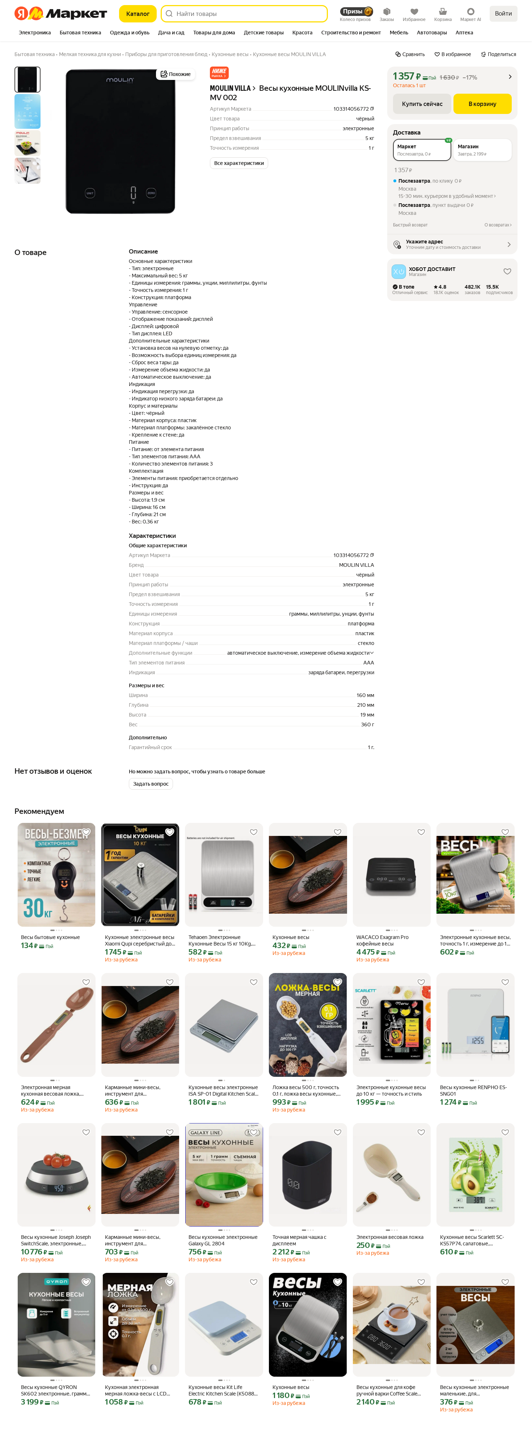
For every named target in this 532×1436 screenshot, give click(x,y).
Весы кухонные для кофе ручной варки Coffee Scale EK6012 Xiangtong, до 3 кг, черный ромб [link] (386, 1390)
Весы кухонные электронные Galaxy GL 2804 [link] (223, 1240)
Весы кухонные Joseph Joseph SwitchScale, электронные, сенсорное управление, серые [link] (56, 1240)
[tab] (34, 33)
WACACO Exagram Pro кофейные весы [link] (382, 940)
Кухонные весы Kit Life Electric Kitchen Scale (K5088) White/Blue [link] (222, 1390)
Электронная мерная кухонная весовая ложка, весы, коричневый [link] (50, 1090)
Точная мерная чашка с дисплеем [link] (299, 1240)
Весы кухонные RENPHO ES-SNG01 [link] (473, 1090)
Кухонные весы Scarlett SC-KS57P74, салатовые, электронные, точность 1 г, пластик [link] (472, 1240)
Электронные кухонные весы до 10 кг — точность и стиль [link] (391, 1090)
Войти (503, 13)
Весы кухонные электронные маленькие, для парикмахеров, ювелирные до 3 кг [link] (474, 1390)
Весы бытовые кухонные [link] (50, 937)
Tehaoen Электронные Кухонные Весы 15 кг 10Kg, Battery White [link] (220, 940)
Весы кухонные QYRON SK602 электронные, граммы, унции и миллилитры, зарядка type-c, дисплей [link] (56, 1390)
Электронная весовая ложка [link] (389, 1237)
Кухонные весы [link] (291, 937)
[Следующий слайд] (185, 141)
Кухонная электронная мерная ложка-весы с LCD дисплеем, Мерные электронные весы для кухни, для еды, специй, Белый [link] (140, 1390)
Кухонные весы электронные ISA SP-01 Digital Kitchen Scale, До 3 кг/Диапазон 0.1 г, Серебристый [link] (223, 1090)
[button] (219, 73)
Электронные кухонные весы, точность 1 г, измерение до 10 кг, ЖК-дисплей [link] (475, 940)
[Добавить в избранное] (86, 832)
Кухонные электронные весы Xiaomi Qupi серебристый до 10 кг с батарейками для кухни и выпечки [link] (139, 940)
